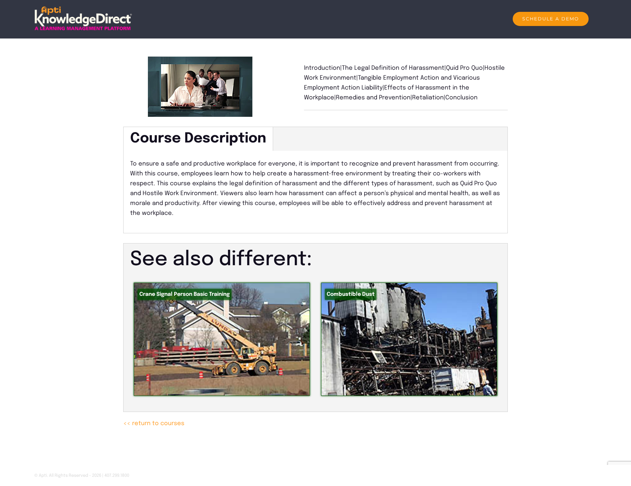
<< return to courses (153, 423)
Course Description (198, 139)
